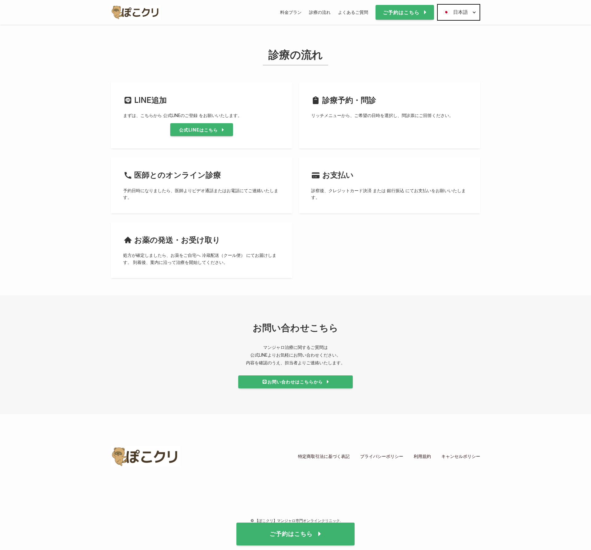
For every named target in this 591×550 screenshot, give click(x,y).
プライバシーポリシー (381, 456)
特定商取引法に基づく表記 (324, 456)
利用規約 (422, 456)
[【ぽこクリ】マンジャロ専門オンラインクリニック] (136, 12)
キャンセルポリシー (460, 456)
